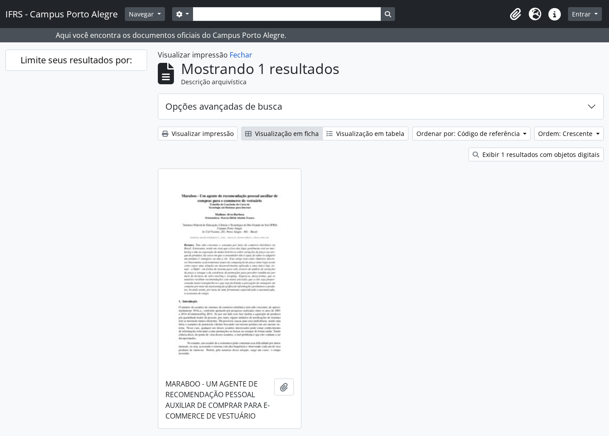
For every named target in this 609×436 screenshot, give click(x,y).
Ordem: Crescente (566, 133)
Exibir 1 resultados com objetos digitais (540, 154)
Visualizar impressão (202, 133)
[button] (515, 14)
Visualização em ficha (286, 133)
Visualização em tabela (369, 133)
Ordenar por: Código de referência (469, 133)
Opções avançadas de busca (223, 106)
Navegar (142, 14)
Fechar (241, 55)
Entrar (582, 14)
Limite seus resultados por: (76, 60)
